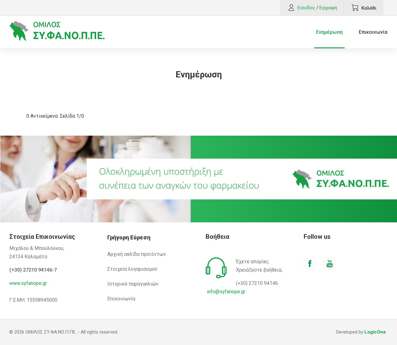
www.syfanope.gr (28, 283)
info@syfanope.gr (226, 292)
